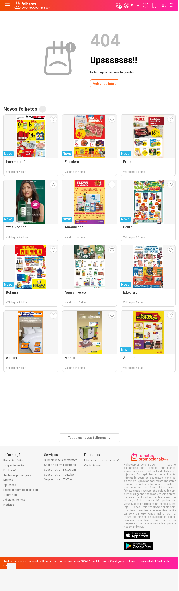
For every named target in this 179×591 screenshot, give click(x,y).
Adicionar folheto (14, 499)
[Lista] (163, 5)
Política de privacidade (140, 561)
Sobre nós (10, 494)
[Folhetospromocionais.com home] (32, 5)
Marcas (8, 480)
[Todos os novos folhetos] (42, 109)
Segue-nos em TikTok (58, 479)
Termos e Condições (111, 561)
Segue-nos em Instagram (60, 469)
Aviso (92, 561)
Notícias (8, 504)
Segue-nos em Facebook (60, 464)
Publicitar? (10, 470)
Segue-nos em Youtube (59, 474)
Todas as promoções (17, 475)
